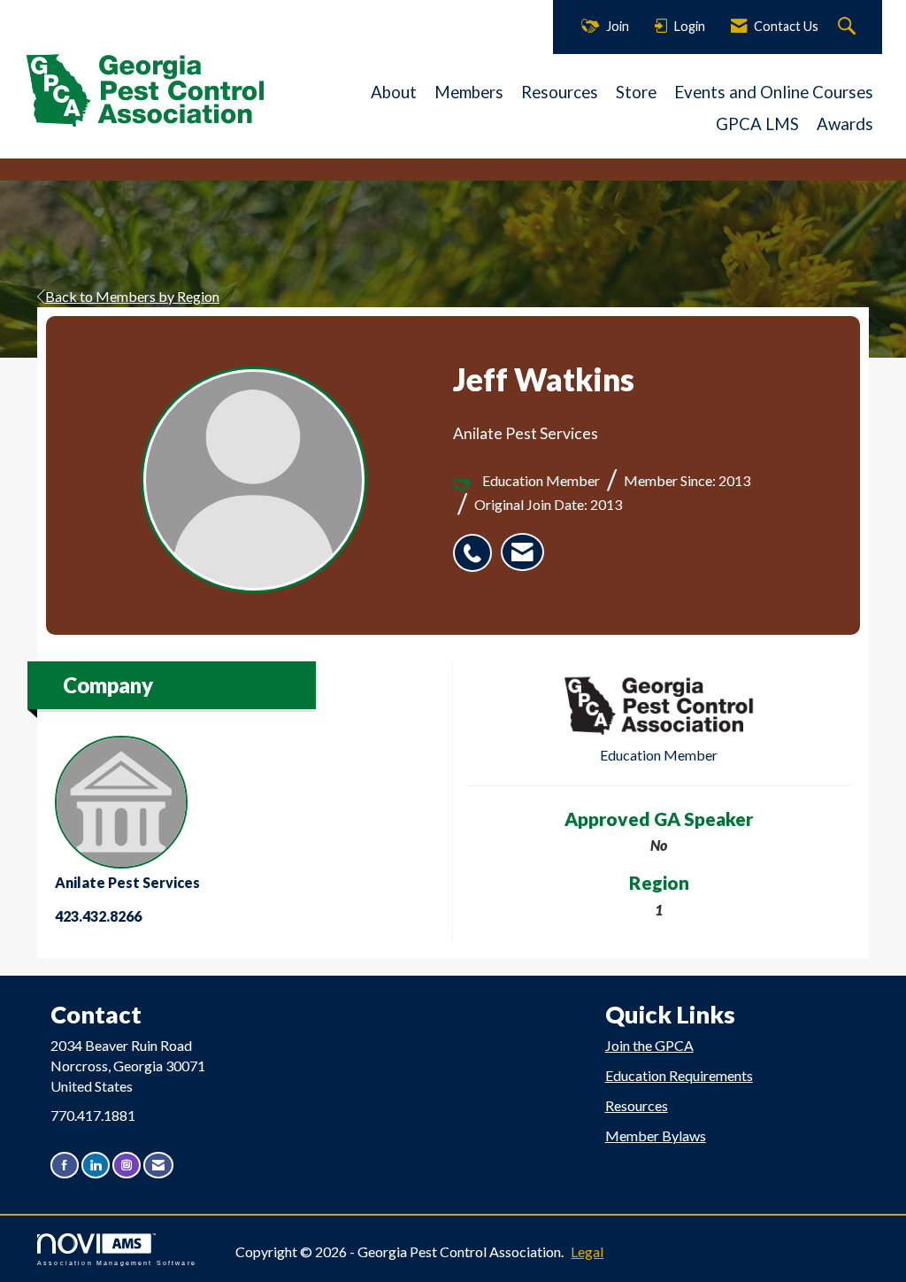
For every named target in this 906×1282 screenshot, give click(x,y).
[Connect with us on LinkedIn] (95, 1165)
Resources (559, 92)
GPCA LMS (757, 124)
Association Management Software (116, 1262)
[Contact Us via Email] (158, 1165)
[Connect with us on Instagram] (126, 1165)
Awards (845, 124)
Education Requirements (679, 1075)
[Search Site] (849, 27)
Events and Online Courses (773, 92)
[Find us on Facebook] (64, 1165)
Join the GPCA (649, 1045)
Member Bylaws (655, 1135)
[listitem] (477, 543)
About (394, 92)
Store (636, 92)
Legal (587, 1251)
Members (468, 92)
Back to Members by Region (132, 296)
